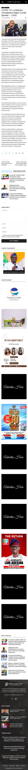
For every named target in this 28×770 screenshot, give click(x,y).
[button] (2, 2)
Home (2, 5)
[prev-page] (2, 202)
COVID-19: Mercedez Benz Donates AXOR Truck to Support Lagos (21, 163)
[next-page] (5, 202)
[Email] (19, 153)
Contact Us (5, 765)
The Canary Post (6, 17)
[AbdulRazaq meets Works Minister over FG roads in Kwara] (5, 718)
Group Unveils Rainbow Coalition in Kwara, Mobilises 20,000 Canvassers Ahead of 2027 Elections (17, 196)
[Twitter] (6, 153)
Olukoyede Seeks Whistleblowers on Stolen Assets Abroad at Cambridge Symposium (17, 188)
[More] (22, 153)
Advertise (18, 765)
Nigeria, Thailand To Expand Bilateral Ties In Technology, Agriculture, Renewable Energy (17, 665)
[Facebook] (2, 153)
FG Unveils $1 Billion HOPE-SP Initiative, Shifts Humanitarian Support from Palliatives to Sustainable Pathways (17, 178)
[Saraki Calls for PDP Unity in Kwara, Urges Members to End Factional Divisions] (4, 672)
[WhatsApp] (12, 153)
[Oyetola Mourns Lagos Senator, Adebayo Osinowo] (5, 711)
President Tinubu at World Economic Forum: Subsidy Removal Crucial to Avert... (16, 725)
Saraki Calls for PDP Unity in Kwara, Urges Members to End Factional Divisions (17, 672)
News (6, 5)
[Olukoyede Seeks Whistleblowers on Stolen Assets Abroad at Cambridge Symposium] (5, 187)
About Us (23, 765)
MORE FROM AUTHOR (19, 171)
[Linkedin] (16, 153)
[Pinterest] (9, 153)
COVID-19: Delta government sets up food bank (6, 163)
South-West (7, 7)
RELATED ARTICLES (6, 171)
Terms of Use (12, 765)
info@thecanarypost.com (17, 694)
